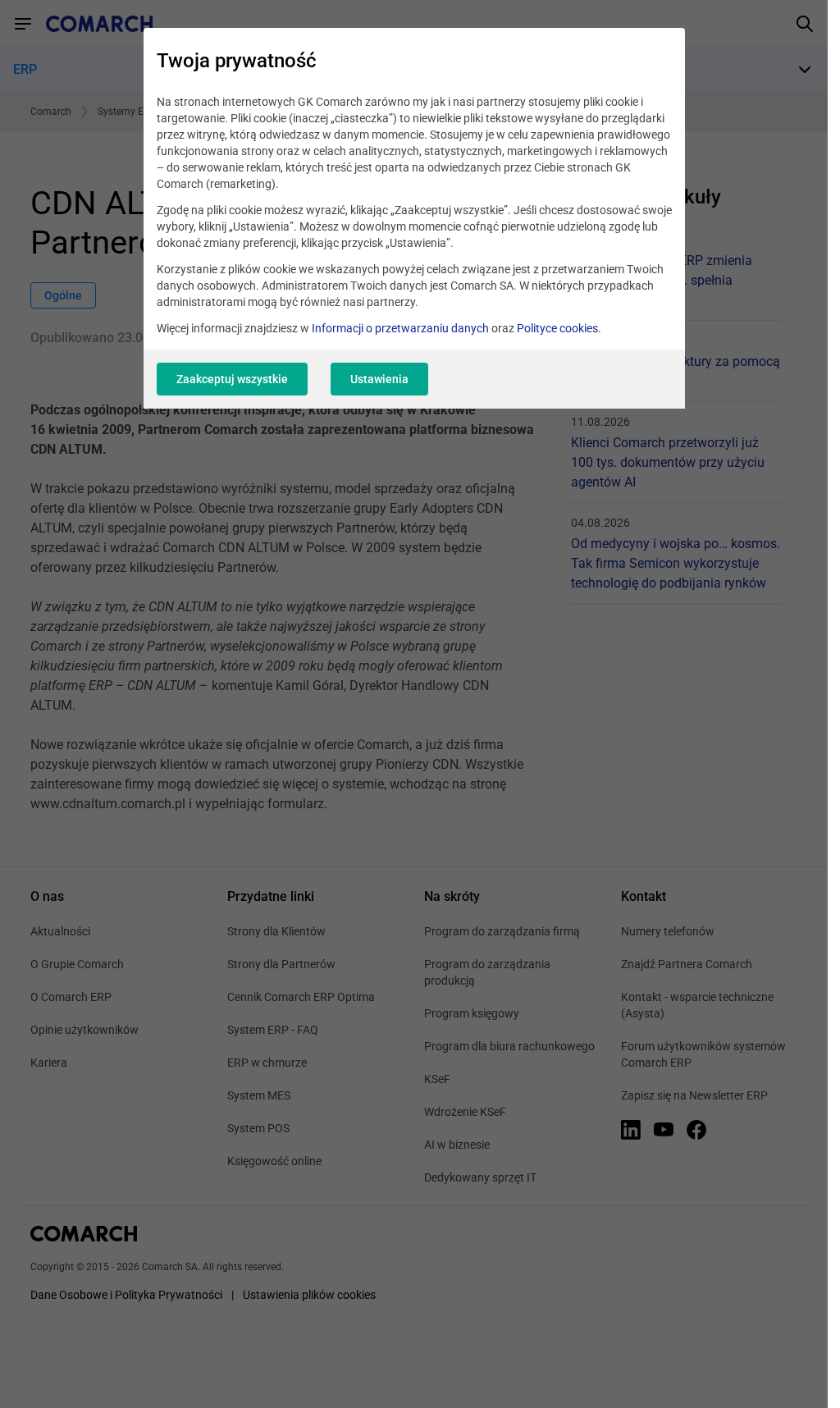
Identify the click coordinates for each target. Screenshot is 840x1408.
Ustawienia (379, 379)
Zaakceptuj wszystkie (232, 379)
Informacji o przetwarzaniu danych (400, 328)
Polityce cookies (557, 328)
